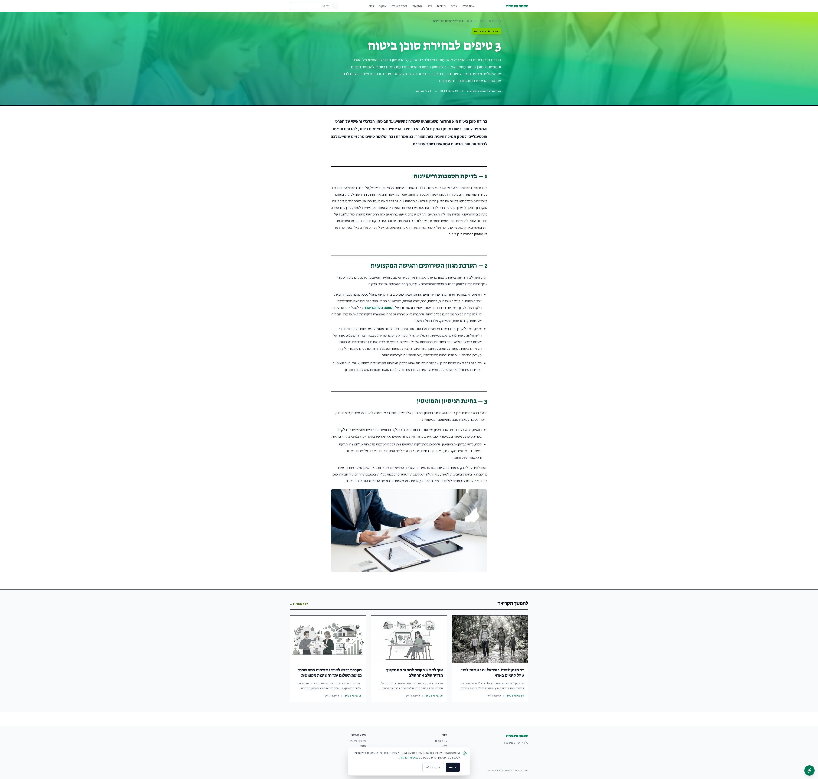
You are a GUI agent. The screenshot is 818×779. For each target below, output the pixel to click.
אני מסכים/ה (433, 767)
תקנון (363, 746)
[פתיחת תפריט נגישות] (809, 770)
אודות (454, 6)
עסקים (382, 6)
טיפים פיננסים (399, 6)
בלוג (371, 6)
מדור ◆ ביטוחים (486, 31)
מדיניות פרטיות (357, 741)
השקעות (417, 6)
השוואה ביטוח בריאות (380, 307)
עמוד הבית (468, 6)
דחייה (453, 767)
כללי (429, 6)
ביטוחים (441, 6)
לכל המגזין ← (299, 604)
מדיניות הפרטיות (408, 757)
